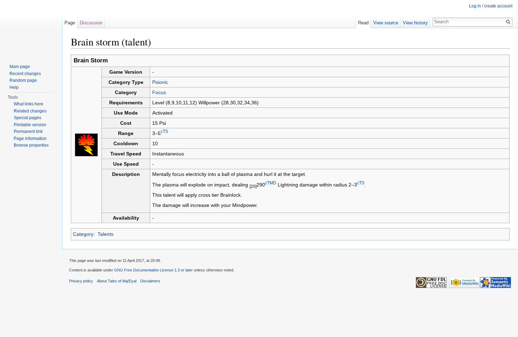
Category (83, 234)
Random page (23, 80)
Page (69, 22)
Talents (105, 234)
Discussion (91, 22)
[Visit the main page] (31, 28)
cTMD (270, 182)
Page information (30, 138)
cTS (164, 131)
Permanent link (28, 131)
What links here (28, 104)
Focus (159, 92)
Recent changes (25, 73)
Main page (20, 66)
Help (14, 87)
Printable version (30, 124)
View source (385, 22)
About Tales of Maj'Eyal (116, 281)
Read (363, 22)
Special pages (27, 117)
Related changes (30, 111)
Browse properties (31, 145)
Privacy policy (81, 281)
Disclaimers (150, 281)
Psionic (160, 82)
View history (415, 22)
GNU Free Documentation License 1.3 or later (153, 270)
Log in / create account (490, 6)
